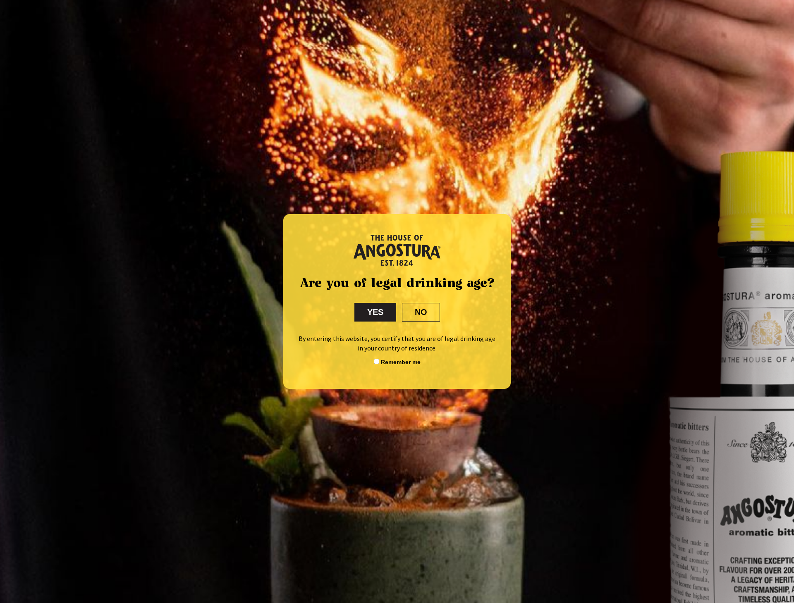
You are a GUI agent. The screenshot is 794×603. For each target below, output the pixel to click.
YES (375, 312)
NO (421, 312)
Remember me (400, 362)
